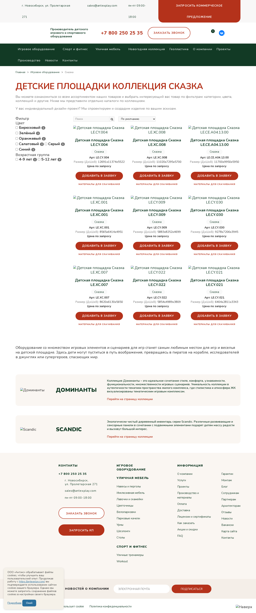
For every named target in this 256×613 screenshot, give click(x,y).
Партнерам (228, 499)
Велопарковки (126, 512)
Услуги (181, 480)
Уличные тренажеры (130, 555)
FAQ (180, 536)
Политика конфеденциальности (110, 606)
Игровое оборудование (36, 49)
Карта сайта (229, 531)
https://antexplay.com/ (31, 581)
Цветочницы (125, 505)
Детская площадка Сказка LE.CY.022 (157, 282)
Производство (29, 60)
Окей (29, 603)
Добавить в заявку (99, 176)
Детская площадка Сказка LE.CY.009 (157, 212)
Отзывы (226, 512)
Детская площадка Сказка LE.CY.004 (99, 142)
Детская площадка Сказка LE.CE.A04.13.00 (214, 142)
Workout (122, 561)
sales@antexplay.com (102, 6)
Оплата (182, 504)
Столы (121, 537)
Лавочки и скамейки (130, 499)
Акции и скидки (187, 529)
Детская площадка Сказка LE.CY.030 (214, 212)
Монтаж (226, 480)
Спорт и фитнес (75, 49)
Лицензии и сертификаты (194, 517)
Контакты (70, 60)
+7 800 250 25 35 (122, 33)
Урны (120, 525)
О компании (202, 49)
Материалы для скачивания (99, 184)
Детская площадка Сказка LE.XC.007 (99, 282)
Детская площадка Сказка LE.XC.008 (157, 142)
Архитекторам (230, 506)
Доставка (183, 510)
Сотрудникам (230, 493)
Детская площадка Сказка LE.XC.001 (99, 212)
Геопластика (179, 49)
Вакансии (227, 525)
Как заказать (186, 523)
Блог (224, 487)
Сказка (99, 152)
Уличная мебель (108, 49)
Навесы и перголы (129, 486)
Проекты (223, 49)
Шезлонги (123, 531)
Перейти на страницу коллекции (130, 399)
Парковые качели (128, 518)
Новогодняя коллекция (146, 49)
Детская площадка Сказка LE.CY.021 (214, 282)
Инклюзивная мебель (131, 493)
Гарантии (227, 474)
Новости (51, 60)
